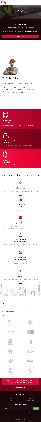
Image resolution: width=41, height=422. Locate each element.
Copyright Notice (17, 418)
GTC (23, 418)
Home (11, 398)
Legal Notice (11, 418)
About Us (11, 400)
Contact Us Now (20, 36)
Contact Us (30, 398)
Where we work (30, 400)
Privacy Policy (5, 418)
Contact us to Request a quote (20, 387)
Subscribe (36, 408)
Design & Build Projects (20, 205)
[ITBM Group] (4, 2)
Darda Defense (27, 418)
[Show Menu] (38, 2)
